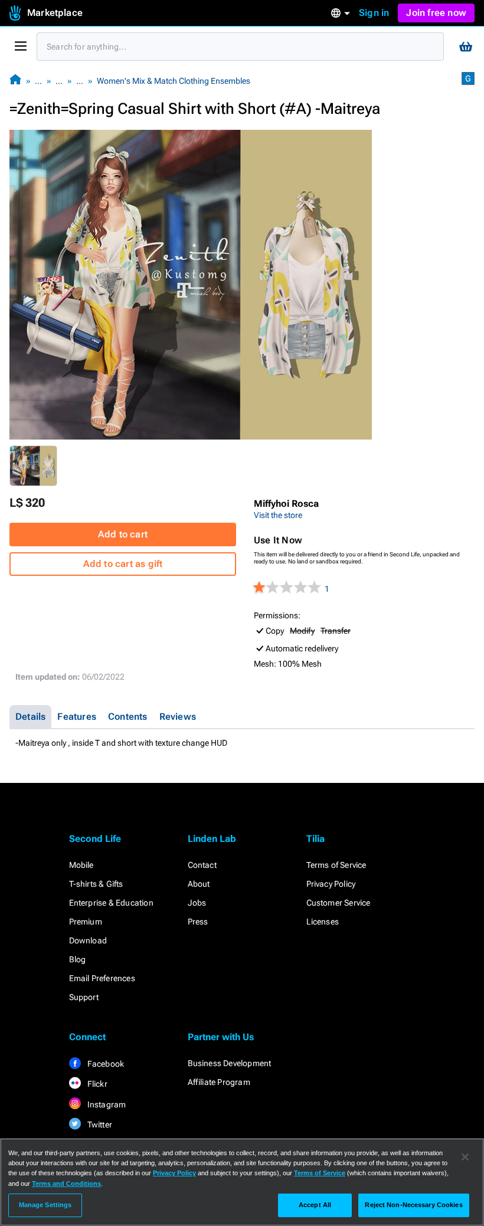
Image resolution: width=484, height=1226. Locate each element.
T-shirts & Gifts (96, 884)
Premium (85, 921)
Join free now (436, 12)
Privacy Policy (331, 884)
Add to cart (123, 534)
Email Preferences (102, 978)
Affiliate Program (219, 1082)
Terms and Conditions (66, 1183)
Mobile (81, 865)
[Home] (15, 80)
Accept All (315, 1204)
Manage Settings (45, 1204)
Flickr (96, 1084)
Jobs (197, 902)
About (199, 884)
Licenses (322, 921)
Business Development (230, 1063)
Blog (77, 959)
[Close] (465, 1157)
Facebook (105, 1063)
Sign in (374, 12)
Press (198, 921)
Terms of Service (336, 865)
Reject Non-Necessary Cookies (413, 1204)
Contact (202, 865)
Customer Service (338, 902)
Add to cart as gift (123, 563)
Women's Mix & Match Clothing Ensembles (173, 81)
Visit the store (278, 515)
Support (84, 997)
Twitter (99, 1124)
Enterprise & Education (111, 902)
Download (88, 940)
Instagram (106, 1104)
